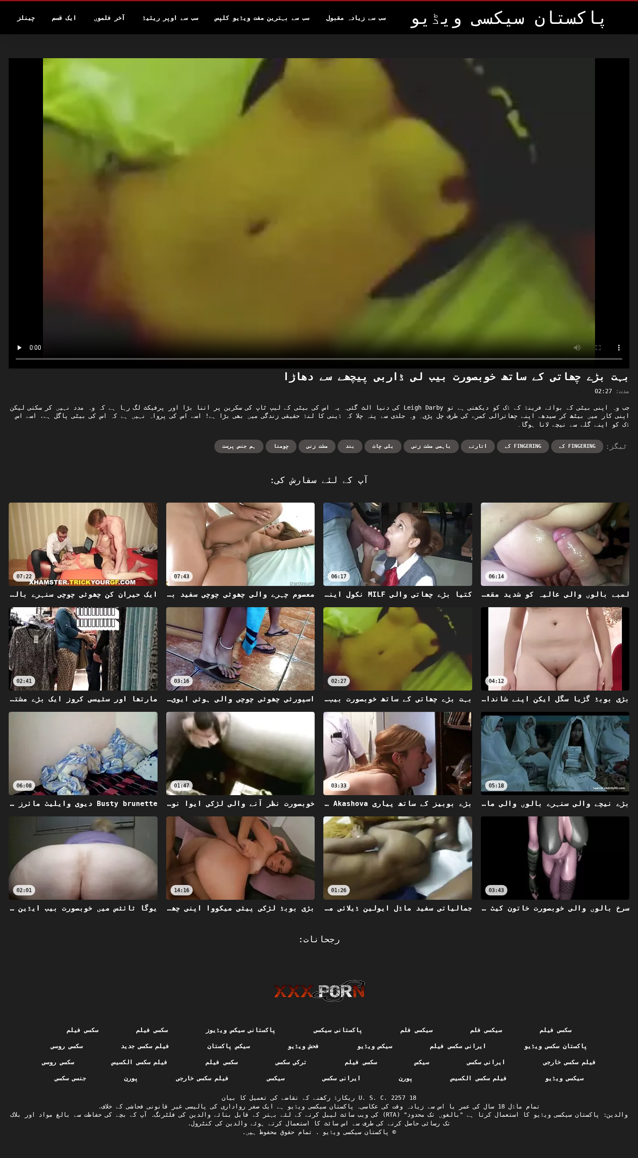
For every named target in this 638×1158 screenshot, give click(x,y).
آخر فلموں (109, 17)
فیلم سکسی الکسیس (140, 1062)
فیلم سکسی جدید (145, 1046)
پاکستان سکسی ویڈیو (555, 1046)
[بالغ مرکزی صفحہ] (319, 991)
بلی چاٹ (383, 446)
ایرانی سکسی (486, 1062)
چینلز (26, 17)
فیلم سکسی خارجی (569, 1062)
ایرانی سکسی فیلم (458, 1046)
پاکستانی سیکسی (338, 1029)
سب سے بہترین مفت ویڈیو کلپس (262, 17)
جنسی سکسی (70, 1078)
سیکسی (275, 1078)
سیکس (422, 1062)
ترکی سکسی (291, 1062)
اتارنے (478, 446)
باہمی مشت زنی (431, 446)
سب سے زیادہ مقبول (355, 17)
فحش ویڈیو (303, 1046)
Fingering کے (577, 446)
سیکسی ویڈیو (564, 1078)
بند (350, 446)
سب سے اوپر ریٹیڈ (170, 17)
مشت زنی (317, 446)
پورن (406, 1078)
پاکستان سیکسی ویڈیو (354, 1131)
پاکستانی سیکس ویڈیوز (241, 1029)
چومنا (281, 446)
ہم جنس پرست (239, 446)
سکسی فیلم (555, 1029)
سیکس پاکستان (228, 1046)
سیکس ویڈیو (374, 1046)
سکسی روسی (66, 1046)
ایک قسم (64, 17)
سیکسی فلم (486, 1029)
